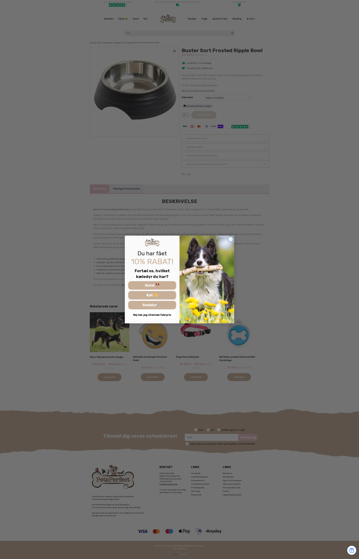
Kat (150, 295)
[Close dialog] (230, 239)
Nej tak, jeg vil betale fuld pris (152, 314)
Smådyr (150, 305)
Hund (150, 285)
